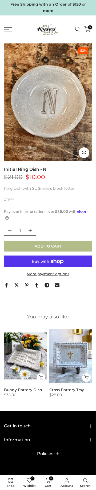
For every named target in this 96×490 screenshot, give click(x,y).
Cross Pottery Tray (66, 389)
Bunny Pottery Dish (23, 389)
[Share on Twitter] (16, 285)
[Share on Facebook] (6, 285)
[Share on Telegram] (47, 285)
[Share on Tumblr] (36, 285)
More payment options (48, 274)
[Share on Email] (57, 285)
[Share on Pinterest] (26, 285)
